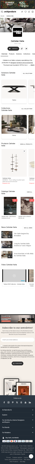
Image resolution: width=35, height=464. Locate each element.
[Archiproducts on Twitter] (17, 402)
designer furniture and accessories (22, 62)
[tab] (17, 409)
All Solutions (27, 73)
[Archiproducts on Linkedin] (30, 402)
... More (31, 65)
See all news (28, 227)
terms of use (21, 350)
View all (29, 192)
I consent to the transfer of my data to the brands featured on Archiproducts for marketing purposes (17, 346)
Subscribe (18, 363)
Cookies (26, 457)
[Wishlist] (25, 11)
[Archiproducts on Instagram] (9, 402)
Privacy (8, 457)
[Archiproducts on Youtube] (26, 402)
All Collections (26, 108)
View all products (26, 144)
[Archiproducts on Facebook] (4, 402)
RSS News (27, 459)
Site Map (22, 461)
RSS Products (14, 461)
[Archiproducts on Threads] (21, 402)
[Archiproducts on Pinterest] (13, 402)
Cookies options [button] (17, 457)
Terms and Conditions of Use (13, 459)
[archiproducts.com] (10, 12)
